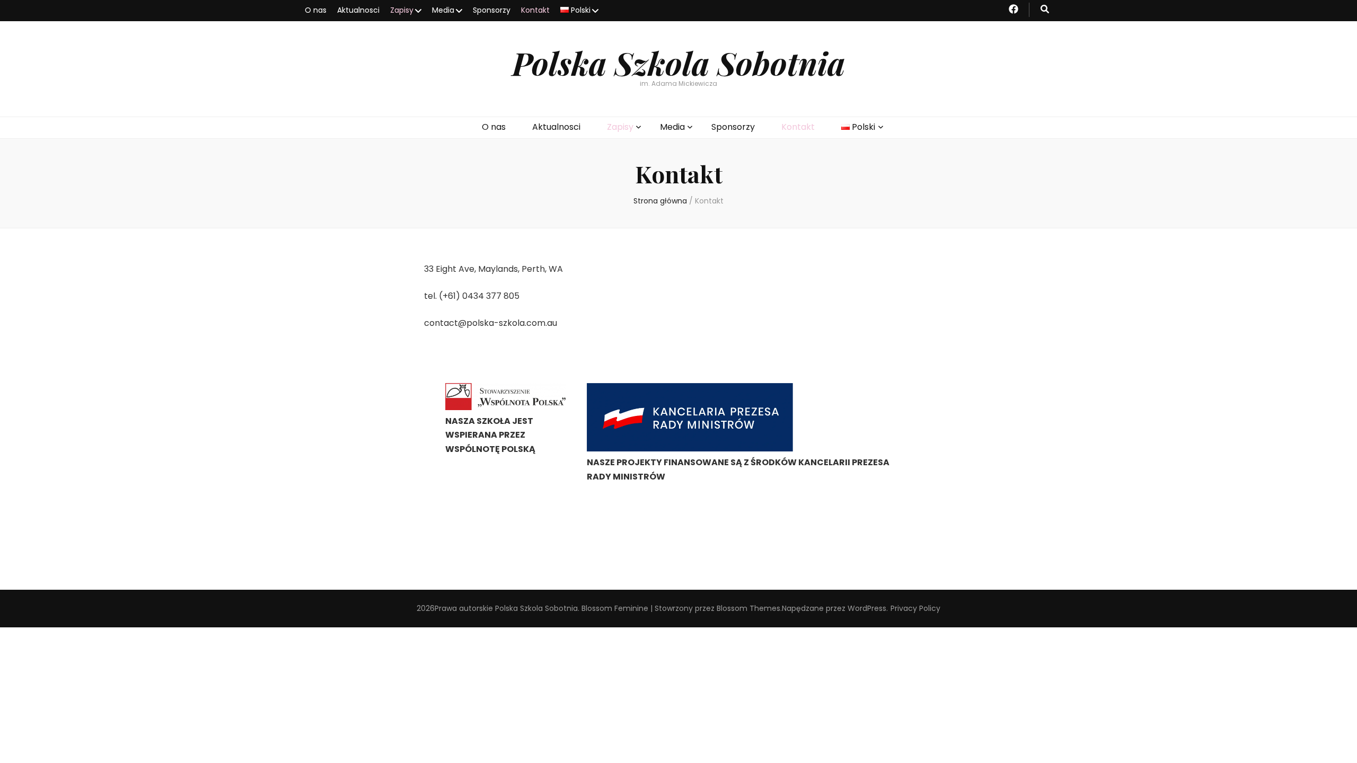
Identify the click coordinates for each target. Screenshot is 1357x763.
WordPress (867, 608)
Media (443, 10)
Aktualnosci (358, 10)
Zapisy (401, 10)
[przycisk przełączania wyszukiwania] (1045, 10)
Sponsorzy (491, 10)
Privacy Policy (915, 608)
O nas (316, 10)
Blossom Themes (748, 608)
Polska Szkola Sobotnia (678, 62)
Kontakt (535, 10)
